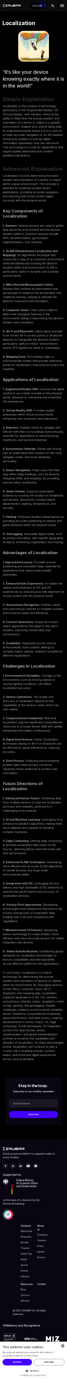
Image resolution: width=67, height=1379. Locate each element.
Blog (23, 1289)
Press (40, 1245)
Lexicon (25, 1295)
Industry (25, 1276)
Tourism (25, 1248)
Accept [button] (17, 1362)
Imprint (40, 1251)
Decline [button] (49, 1362)
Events (24, 1270)
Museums (26, 1236)
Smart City (26, 1253)
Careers (41, 1240)
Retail (24, 1259)
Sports (24, 1265)
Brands (25, 1242)
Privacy (41, 1257)
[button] (52, 6)
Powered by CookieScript (34, 1375)
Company (42, 1234)
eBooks (25, 1300)
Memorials (26, 1231)
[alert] (33, 1360)
